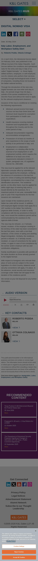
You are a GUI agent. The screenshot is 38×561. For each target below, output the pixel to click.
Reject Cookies (19, 552)
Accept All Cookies (19, 557)
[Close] (36, 531)
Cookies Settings (19, 546)
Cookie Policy (11, 541)
